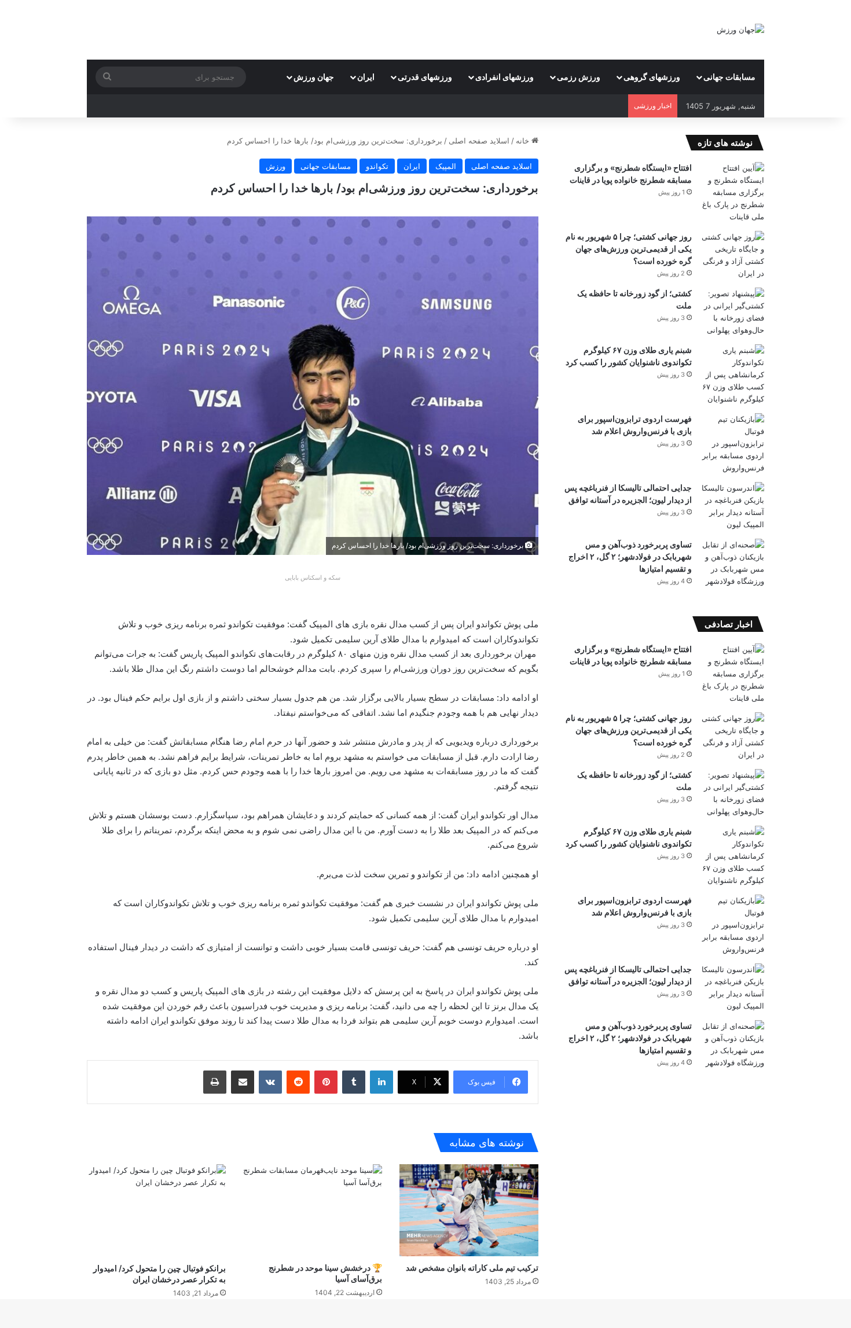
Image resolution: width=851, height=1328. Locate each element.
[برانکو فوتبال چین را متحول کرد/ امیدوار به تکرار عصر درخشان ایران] (156, 1210)
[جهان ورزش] (740, 29)
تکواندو (377, 166)
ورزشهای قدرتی (425, 77)
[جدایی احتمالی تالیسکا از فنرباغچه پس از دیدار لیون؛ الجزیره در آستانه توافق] (732, 506)
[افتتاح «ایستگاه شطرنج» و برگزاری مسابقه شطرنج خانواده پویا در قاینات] (732, 192)
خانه (523, 140)
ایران (366, 77)
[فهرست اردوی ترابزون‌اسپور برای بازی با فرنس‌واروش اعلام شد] (732, 443)
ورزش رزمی (578, 77)
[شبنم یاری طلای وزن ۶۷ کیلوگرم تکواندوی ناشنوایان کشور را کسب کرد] (732, 374)
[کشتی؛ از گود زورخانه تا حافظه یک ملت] (732, 312)
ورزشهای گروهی (651, 77)
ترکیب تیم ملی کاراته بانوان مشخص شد (472, 1267)
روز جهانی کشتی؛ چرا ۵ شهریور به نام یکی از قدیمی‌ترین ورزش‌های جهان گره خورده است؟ (629, 248)
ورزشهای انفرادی (504, 77)
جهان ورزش (314, 77)
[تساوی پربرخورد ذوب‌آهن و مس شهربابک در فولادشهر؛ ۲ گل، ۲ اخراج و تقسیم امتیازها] (732, 563)
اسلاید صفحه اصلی (479, 140)
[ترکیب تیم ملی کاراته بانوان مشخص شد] (468, 1210)
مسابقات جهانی (729, 77)
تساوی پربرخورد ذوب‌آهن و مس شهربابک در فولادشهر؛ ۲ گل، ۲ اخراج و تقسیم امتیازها (630, 556)
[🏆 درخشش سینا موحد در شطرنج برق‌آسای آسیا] (312, 1210)
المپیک (445, 166)
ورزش (275, 166)
